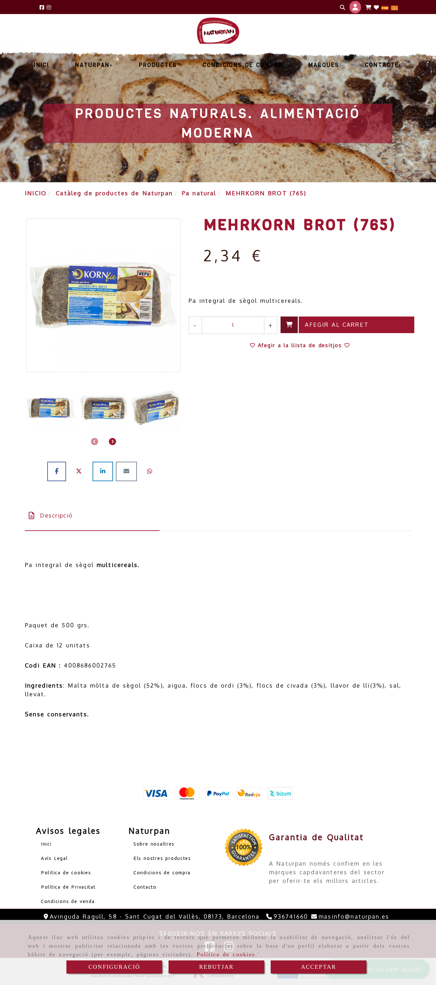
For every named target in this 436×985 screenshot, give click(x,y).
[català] (394, 7)
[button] (355, 7)
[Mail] (128, 470)
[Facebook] (42, 7)
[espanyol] (384, 7)
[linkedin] (104, 470)
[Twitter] (81, 470)
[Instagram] (49, 7)
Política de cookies (226, 954)
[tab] (92, 515)
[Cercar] (342, 7)
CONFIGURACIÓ (114, 967)
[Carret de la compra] (368, 7)
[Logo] (376, 7)
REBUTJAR (216, 967)
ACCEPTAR (318, 967)
